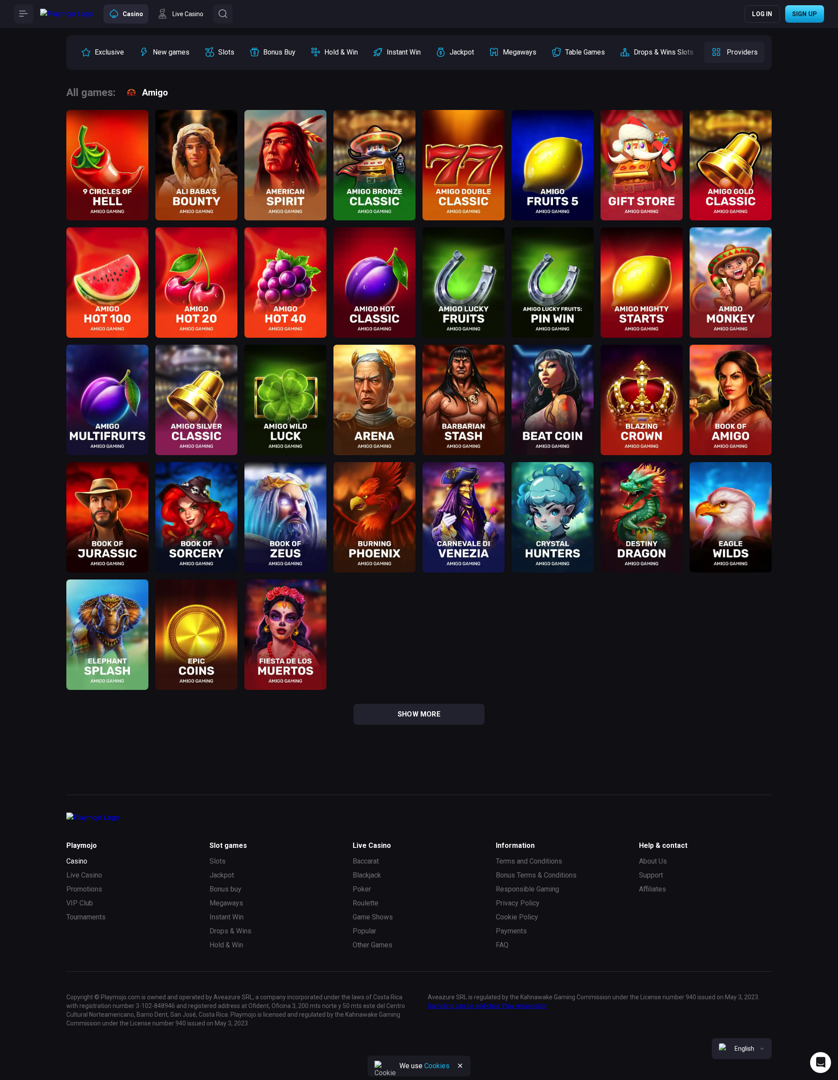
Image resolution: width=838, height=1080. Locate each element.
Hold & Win (226, 945)
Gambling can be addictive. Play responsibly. (488, 1005)
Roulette (365, 903)
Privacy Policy (517, 903)
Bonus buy (225, 889)
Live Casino (84, 875)
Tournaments (86, 917)
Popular (364, 931)
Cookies (437, 1066)
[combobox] (742, 1048)
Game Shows (373, 917)
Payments (511, 931)
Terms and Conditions (529, 861)
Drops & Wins (230, 931)
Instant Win (227, 917)
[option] (102, 52)
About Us (653, 861)
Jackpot (222, 875)
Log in (762, 13)
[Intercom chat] (820, 1062)
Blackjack (367, 875)
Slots (218, 861)
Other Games (372, 945)
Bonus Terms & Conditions (536, 875)
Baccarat (366, 861)
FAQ (502, 945)
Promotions (84, 889)
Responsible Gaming (527, 889)
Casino (76, 861)
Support (651, 875)
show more (419, 714)
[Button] (23, 14)
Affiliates (652, 889)
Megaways (226, 903)
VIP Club (79, 903)
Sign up (804, 13)
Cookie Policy (517, 917)
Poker (362, 889)
